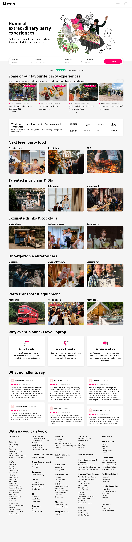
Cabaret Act (36, 483)
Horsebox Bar (13, 503)
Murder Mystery (85, 454)
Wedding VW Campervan (63, 443)
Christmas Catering (15, 488)
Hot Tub (57, 460)
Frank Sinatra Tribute (109, 463)
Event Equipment (62, 455)
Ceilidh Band (106, 481)
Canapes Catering (15, 510)
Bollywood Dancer (38, 487)
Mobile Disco (36, 499)
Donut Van (12, 499)
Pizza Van (12, 462)
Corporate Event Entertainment (89, 467)
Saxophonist (106, 453)
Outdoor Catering (15, 490)
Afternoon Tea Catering (16, 512)
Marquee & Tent (62, 512)
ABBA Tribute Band (108, 469)
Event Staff (60, 465)
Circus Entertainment (41, 462)
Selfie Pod (81, 494)
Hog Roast (12, 447)
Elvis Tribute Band (108, 461)
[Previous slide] (118, 81)
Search (118, 4)
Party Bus (58, 448)
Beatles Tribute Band (109, 465)
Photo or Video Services (88, 474)
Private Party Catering (39, 449)
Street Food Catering (16, 458)
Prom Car (58, 441)
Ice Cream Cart (14, 514)
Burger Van (12, 460)
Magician (59, 502)
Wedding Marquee (84, 439)
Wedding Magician (61, 507)
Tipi (79, 449)
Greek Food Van (14, 471)
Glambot (81, 492)
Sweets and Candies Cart (40, 441)
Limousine (58, 439)
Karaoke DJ (35, 497)
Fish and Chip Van (38, 447)
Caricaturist (14, 436)
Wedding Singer (107, 436)
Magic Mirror (82, 486)
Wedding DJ (36, 501)
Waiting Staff (59, 470)
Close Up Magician (61, 505)
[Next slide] (122, 81)
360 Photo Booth (84, 483)
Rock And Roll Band (61, 490)
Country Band (59, 495)
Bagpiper (105, 446)
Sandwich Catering (15, 486)
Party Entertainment (87, 460)
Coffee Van (12, 475)
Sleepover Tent (83, 436)
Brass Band (35, 509)
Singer (81, 508)
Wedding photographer (86, 479)
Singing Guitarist (107, 451)
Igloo (80, 443)
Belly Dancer (36, 489)
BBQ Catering (13, 445)
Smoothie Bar (13, 494)
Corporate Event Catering (17, 455)
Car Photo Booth (84, 499)
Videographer (83, 488)
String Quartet (37, 511)
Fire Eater (35, 467)
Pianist (104, 448)
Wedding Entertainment (86, 465)
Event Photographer (85, 503)
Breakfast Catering (15, 497)
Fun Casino (82, 463)
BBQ (103, 502)
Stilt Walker (36, 465)
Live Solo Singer (83, 513)
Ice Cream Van (13, 473)
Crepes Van (12, 484)
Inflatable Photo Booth (86, 496)
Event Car (59, 436)
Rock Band (58, 482)
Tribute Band (107, 457)
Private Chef (13, 453)
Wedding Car (59, 450)
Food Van (12, 466)
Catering (12, 442)
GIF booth (81, 501)
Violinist (104, 444)
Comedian (36, 472)
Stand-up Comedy (38, 475)
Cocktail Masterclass (15, 451)
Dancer (35, 479)
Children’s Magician (38, 457)
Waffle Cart (12, 507)
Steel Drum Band (61, 493)
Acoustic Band (60, 480)
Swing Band (59, 497)
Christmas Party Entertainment (88, 469)
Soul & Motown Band (62, 486)
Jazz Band (58, 477)
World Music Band (110, 474)
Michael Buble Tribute (109, 467)
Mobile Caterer (37, 445)
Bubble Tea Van (14, 477)
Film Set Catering (14, 492)
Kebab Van (12, 468)
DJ (33, 494)
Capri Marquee (83, 441)
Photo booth (106, 508)
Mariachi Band (106, 479)
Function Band (61, 474)
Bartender (58, 468)
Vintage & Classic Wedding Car (65, 446)
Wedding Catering (38, 436)
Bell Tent (81, 447)
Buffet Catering (37, 443)
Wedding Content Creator (87, 477)
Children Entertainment (42, 454)
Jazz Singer (82, 511)
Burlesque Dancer (38, 485)
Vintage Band (59, 488)
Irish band (105, 477)
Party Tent (81, 445)
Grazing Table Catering (16, 505)
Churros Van (13, 479)
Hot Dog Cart (13, 501)
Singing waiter (106, 504)
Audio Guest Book (84, 490)
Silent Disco (59, 458)
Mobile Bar (12, 449)
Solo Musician (108, 441)
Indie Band (58, 484)
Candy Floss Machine (39, 439)
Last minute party (108, 511)
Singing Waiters (83, 515)
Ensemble (36, 506)
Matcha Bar (12, 464)
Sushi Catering (13, 481)
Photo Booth (82, 481)
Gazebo (57, 515)
